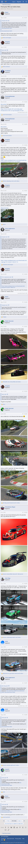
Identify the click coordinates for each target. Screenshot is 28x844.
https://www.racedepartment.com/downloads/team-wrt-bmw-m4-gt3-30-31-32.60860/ (13, 160)
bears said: (4, 50)
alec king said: (5, 686)
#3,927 (25, 190)
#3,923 (25, 76)
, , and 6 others (12, 381)
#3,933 (25, 414)
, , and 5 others (12, 637)
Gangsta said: (5, 20)
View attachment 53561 (7, 785)
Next (19, 821)
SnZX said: (4, 717)
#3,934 (25, 512)
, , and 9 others (11, 181)
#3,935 (25, 583)
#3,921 (25, 17)
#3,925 (25, 124)
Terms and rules (10, 838)
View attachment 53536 (11, 690)
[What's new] (23, 1)
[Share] (23, 18)
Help (23, 838)
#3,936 (25, 647)
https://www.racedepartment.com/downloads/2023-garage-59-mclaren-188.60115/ (14, 261)
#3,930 (25, 302)
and (7, 37)
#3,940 (25, 801)
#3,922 (25, 47)
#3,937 (25, 683)
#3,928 (25, 234)
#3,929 (25, 274)
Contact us (3, 838)
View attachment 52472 (7, 31)
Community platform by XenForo (13, 842)
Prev (8, 821)
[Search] (26, 1)
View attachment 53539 (10, 692)
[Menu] (2, 1)
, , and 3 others (13, 673)
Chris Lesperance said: (6, 277)
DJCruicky (4, 9)
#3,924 (25, 101)
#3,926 (25, 145)
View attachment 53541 (7, 726)
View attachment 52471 (7, 28)
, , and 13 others (11, 765)
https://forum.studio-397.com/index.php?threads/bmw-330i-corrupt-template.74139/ (12, 109)
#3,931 (25, 326)
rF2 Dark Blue (5, 836)
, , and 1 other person (13, 574)
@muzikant (3, 104)
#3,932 (25, 391)
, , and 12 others (11, 503)
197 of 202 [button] (14, 821)
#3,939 (25, 774)
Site (2, 840)
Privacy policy (18, 838)
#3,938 (25, 714)
